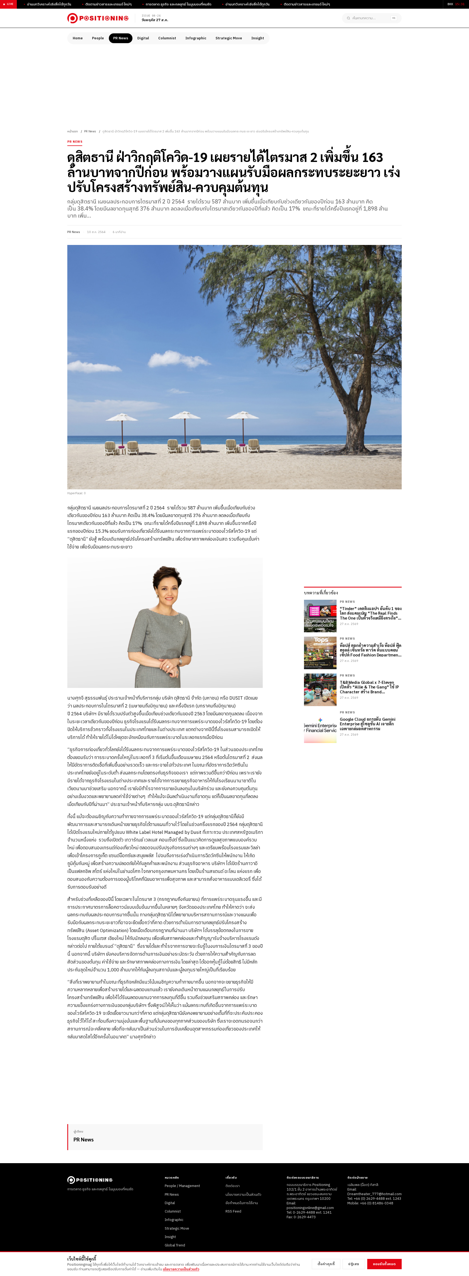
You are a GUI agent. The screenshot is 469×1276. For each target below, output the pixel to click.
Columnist (167, 38)
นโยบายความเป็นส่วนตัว (243, 1195)
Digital (143, 38)
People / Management (182, 1186)
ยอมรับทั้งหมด (384, 1264)
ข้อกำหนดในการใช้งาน (242, 1203)
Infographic (195, 38)
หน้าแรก (72, 131)
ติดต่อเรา (233, 1186)
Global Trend (175, 1245)
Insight (257, 38)
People (98, 38)
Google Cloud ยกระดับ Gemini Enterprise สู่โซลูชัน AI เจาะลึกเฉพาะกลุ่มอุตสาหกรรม (367, 723)
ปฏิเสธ (353, 1264)
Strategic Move (229, 38)
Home (78, 38)
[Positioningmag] (97, 18)
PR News (120, 38)
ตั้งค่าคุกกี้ (326, 1264)
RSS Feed (233, 1211)
